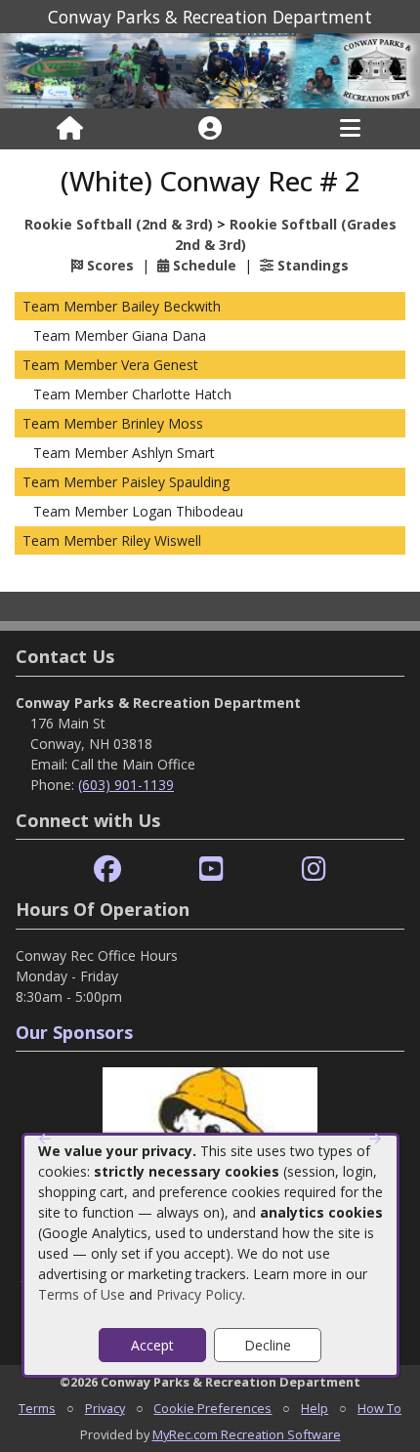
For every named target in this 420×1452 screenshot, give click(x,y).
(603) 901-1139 (126, 784)
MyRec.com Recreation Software (246, 1434)
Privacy (105, 1408)
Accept (152, 1345)
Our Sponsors (74, 1032)
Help (314, 1408)
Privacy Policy (199, 1294)
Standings (311, 265)
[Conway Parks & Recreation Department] (210, 70)
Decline (267, 1345)
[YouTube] (211, 869)
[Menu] (350, 128)
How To (379, 1408)
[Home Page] (70, 128)
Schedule (202, 265)
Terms (37, 1408)
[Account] (210, 128)
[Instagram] (314, 869)
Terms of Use (81, 1294)
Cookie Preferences (212, 1408)
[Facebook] (107, 869)
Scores (108, 265)
